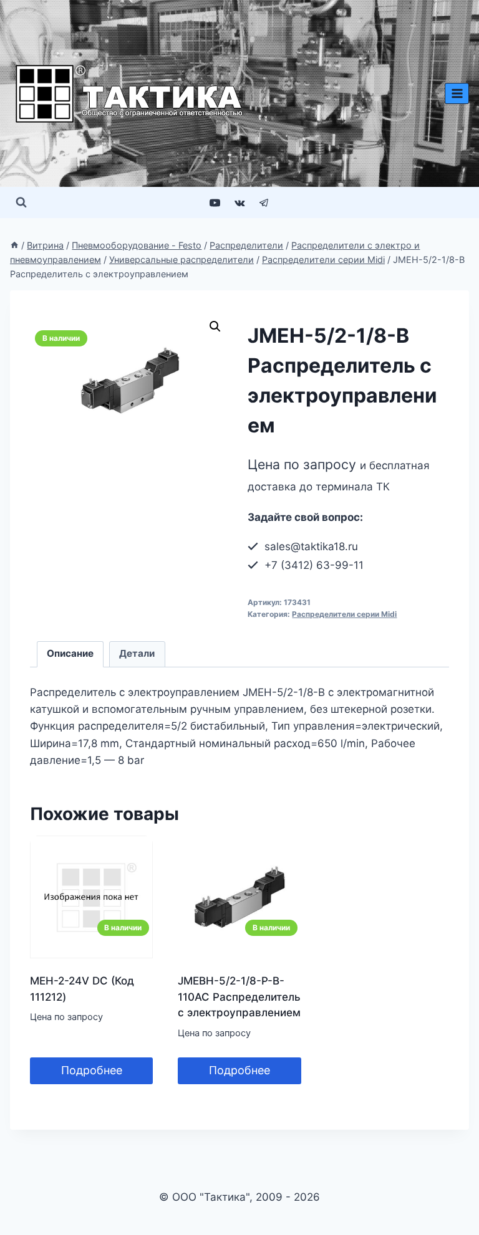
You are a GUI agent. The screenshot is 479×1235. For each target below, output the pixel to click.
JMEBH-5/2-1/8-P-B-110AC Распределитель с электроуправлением (239, 997)
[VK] (239, 202)
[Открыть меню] (457, 93)
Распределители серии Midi (344, 614)
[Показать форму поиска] (21, 202)
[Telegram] (263, 202)
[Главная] (14, 245)
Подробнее (91, 1070)
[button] (215, 326)
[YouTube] (215, 202)
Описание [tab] (70, 653)
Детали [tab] (137, 653)
